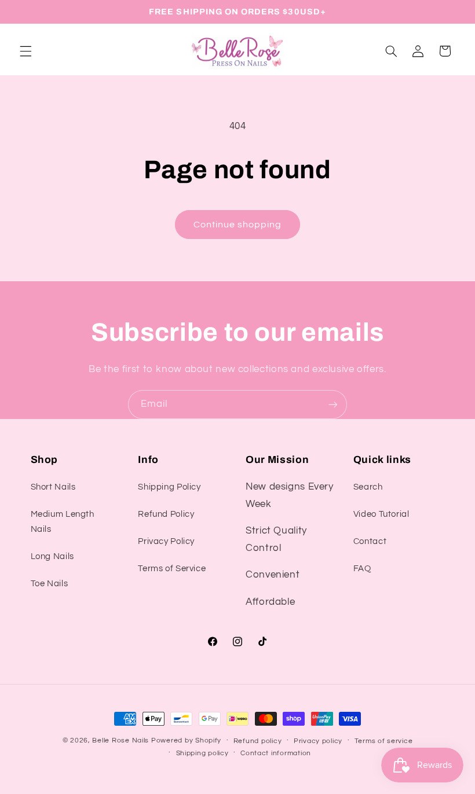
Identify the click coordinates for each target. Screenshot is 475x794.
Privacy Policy (166, 541)
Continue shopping (237, 224)
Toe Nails (49, 583)
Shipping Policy (169, 487)
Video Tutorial (381, 514)
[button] (25, 51)
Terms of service (384, 741)
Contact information (275, 753)
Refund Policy (166, 514)
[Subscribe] (333, 404)
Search (368, 487)
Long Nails (52, 556)
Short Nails (53, 487)
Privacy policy (318, 741)
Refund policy (257, 741)
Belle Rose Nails (120, 740)
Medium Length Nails (62, 522)
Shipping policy (202, 753)
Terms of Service (172, 568)
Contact (369, 541)
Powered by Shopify (186, 740)
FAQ (362, 568)
